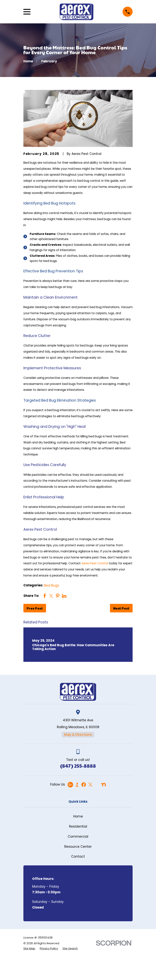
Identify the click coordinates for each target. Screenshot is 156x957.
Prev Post (35, 608)
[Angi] (97, 784)
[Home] (76, 11)
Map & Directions (78, 734)
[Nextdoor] (103, 784)
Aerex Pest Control (94, 563)
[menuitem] (29, 948)
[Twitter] (90, 784)
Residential (78, 826)
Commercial (78, 836)
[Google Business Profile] (70, 784)
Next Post (121, 608)
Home (78, 816)
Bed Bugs (51, 585)
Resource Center (78, 846)
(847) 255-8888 (78, 765)
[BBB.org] (77, 784)
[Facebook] (83, 784)
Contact (78, 856)
